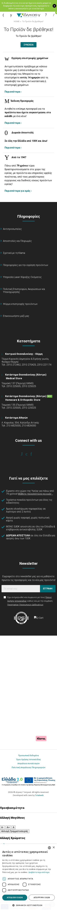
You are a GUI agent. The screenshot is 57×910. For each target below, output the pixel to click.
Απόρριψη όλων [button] (42, 897)
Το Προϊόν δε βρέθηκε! (32, 21)
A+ (8, 827)
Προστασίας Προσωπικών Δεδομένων (25, 604)
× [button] (53, 847)
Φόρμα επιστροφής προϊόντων (20, 304)
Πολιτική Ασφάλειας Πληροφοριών (28, 767)
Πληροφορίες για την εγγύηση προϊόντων (25, 265)
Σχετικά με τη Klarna (14, 252)
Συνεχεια (28, 45)
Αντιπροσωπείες (12, 229)
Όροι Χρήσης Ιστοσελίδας (28, 759)
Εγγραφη (47, 588)
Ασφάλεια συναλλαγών (28, 763)
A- (2, 827)
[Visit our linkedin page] (33, 454)
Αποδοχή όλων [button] (15, 897)
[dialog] (28, 877)
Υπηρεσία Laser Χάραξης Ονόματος (22, 277)
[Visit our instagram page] (28, 454)
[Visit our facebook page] (23, 454)
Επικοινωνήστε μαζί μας (16, 316)
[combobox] (49, 847)
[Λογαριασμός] (46, 15)
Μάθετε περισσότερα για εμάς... (35, 493)
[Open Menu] (3, 15)
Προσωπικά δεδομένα (28, 755)
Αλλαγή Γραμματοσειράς (14, 831)
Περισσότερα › (13, 91)
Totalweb (39, 795)
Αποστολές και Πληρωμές (17, 240)
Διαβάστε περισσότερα (39, 872)
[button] (28, 905)
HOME (16, 21)
